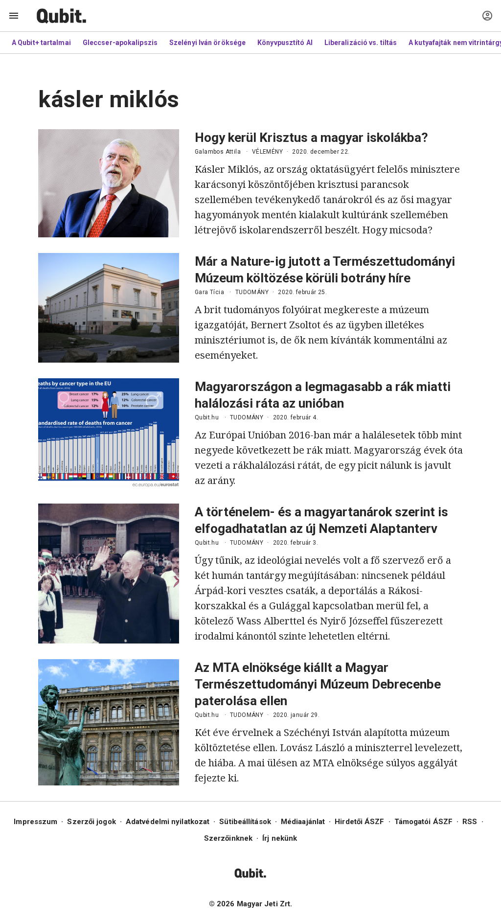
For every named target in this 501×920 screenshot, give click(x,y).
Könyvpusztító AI (285, 42)
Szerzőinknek (228, 838)
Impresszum (35, 821)
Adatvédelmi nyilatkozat (167, 821)
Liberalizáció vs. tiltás (360, 42)
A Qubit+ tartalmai (41, 42)
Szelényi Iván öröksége (207, 42)
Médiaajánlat (303, 821)
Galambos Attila (218, 151)
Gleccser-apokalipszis (120, 42)
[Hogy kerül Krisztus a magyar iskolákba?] (108, 183)
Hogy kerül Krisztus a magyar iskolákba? (311, 137)
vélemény (267, 151)
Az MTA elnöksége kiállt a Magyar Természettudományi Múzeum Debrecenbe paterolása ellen (318, 684)
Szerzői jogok (91, 821)
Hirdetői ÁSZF (359, 821)
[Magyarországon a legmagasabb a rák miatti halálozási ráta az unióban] (108, 433)
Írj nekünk (279, 838)
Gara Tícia (209, 292)
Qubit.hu (207, 417)
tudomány (252, 292)
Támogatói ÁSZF (423, 821)
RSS (469, 821)
